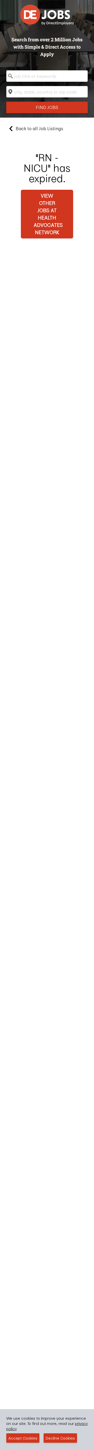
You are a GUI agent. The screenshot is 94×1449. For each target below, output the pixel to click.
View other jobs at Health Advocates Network (48, 214)
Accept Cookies (22, 1438)
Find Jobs (47, 107)
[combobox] (47, 76)
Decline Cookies (60, 1438)
